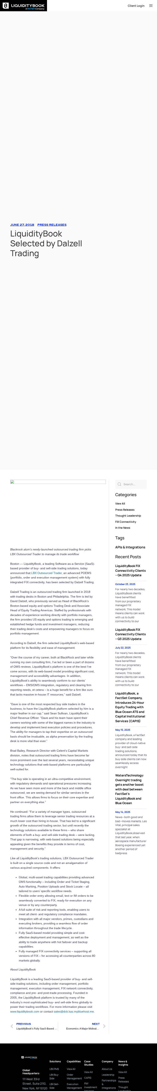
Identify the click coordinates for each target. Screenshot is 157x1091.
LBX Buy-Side (54, 1076)
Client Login (136, 6)
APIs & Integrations (130, 547)
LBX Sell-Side (54, 1086)
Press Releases (51, 225)
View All (120, 503)
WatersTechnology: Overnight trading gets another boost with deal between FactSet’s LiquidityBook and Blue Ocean (129, 789)
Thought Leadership (128, 515)
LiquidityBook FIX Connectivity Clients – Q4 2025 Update (130, 570)
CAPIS (87, 1078)
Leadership (108, 1074)
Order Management (73, 1076)
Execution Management (73, 1086)
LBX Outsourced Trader (46, 573)
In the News (122, 528)
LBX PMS (54, 1069)
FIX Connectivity (125, 522)
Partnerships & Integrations (108, 1084)
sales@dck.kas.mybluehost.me (74, 1011)
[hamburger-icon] (151, 5)
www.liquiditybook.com (24, 1011)
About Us (107, 1069)
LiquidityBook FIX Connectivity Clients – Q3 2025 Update (130, 634)
